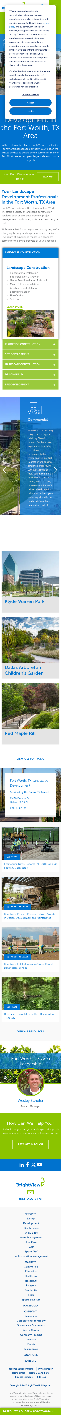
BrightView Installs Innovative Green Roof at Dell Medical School (28, 965)
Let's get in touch (30, 1144)
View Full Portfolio (30, 759)
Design (31, 1218)
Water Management (31, 1237)
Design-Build (14, 374)
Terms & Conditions (39, 1373)
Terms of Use (18, 1373)
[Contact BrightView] (30, 1192)
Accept (30, 102)
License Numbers (24, 1377)
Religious (31, 1285)
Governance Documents (31, 1325)
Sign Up (48, 176)
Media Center (31, 1330)
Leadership (31, 1315)
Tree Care (31, 1242)
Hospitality (31, 1280)
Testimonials (31, 1348)
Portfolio (30, 1305)
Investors (31, 1339)
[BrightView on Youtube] (39, 1165)
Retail (31, 1294)
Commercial (31, 1266)
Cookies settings (30, 94)
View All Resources (30, 1031)
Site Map (41, 1377)
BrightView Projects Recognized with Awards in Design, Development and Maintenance (29, 916)
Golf (31, 1246)
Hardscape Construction (23, 364)
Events (31, 1344)
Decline (30, 111)
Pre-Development (17, 384)
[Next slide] (54, 470)
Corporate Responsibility (31, 1320)
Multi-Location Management (31, 1256)
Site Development (17, 354)
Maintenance (31, 1228)
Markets (30, 1262)
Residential (31, 1290)
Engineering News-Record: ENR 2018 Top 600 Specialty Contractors (30, 865)
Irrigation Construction (22, 344)
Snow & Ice (31, 1232)
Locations (30, 1354)
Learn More (15, 306)
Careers (30, 1360)
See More (31, 573)
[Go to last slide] (6, 470)
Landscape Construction (22, 252)
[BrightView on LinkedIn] (22, 1165)
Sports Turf (31, 1251)
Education (31, 1271)
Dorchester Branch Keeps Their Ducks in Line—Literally (29, 1016)
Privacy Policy (45, 1369)
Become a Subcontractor (21, 1369)
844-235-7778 (30, 1199)
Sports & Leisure (31, 1299)
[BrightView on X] (34, 1165)
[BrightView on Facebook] (28, 1165)
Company (30, 1311)
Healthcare (31, 1276)
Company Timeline (31, 1334)
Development (31, 1223)
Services (30, 1214)
